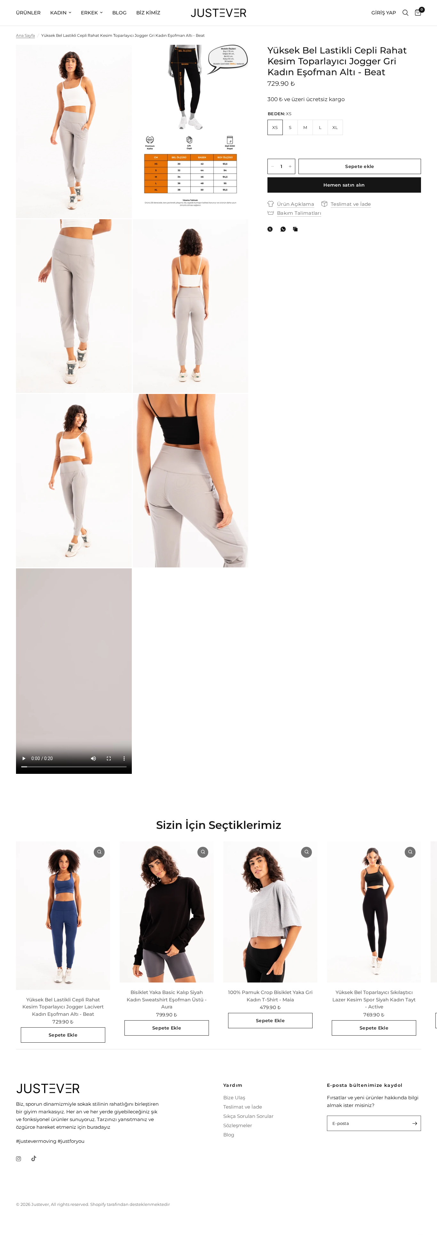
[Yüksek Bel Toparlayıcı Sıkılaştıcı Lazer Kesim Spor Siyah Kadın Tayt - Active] (374, 911)
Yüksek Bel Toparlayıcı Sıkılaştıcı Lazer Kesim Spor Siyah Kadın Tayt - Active (374, 999)
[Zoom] (118, 58)
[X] (271, 229)
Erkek (89, 13)
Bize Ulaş (234, 1098)
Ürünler (28, 13)
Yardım (232, 1085)
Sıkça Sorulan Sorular (248, 1116)
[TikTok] (38, 1158)
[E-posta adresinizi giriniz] (414, 1123)
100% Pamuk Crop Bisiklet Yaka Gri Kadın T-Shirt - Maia (270, 996)
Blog (119, 13)
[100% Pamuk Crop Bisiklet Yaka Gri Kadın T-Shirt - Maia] (270, 911)
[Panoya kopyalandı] (296, 229)
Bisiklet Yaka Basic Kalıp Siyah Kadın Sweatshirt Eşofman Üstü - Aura (167, 999)
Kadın (58, 13)
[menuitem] (30, 13)
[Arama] (405, 13)
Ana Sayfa (25, 35)
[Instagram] (23, 1159)
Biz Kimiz (148, 13)
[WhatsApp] (284, 229)
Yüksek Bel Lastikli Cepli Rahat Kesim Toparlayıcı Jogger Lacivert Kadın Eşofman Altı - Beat (63, 1006)
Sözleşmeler (237, 1125)
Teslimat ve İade (242, 1107)
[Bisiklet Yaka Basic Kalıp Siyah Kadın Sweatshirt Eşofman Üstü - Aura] (167, 911)
